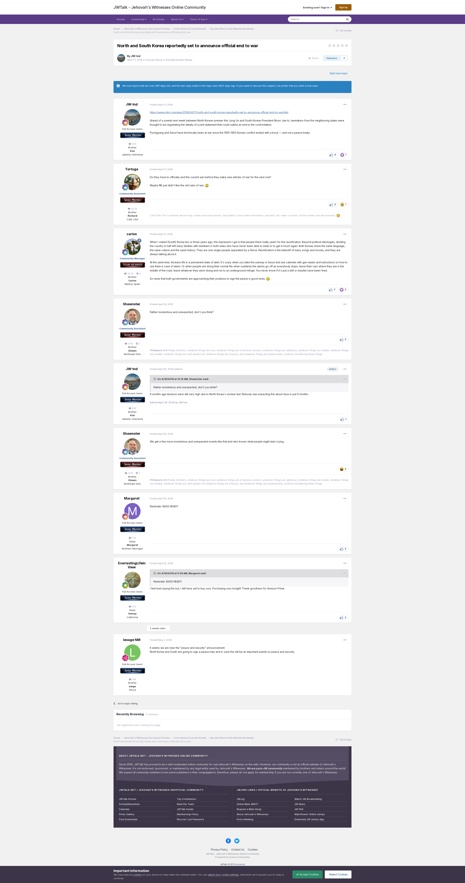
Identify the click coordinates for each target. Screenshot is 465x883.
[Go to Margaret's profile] (132, 511)
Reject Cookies (338, 874)
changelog (239, 864)
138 (133, 679)
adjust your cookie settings (223, 874)
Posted (161, 104)
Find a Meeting (245, 819)
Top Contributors (186, 799)
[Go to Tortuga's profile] (132, 182)
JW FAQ (298, 809)
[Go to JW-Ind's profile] (121, 58)
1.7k (133, 537)
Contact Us (237, 849)
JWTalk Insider (185, 809)
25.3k (130, 273)
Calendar (124, 809)
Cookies (253, 849)
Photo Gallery (126, 814)
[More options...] (345, 104)
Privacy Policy (219, 849)
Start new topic (339, 73)
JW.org (240, 799)
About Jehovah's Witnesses (252, 814)
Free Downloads (128, 819)
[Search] (347, 19)
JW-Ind (135, 56)
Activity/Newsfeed (129, 804)
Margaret (132, 498)
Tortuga (131, 169)
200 (133, 143)
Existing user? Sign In (317, 7)
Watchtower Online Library (309, 814)
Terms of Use (198, 19)
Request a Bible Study (249, 809)
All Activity (158, 19)
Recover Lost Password (190, 819)
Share (314, 58)
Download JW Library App (309, 819)
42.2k (133, 208)
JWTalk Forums (127, 799)
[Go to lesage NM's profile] (132, 652)
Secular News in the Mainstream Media (169, 59)
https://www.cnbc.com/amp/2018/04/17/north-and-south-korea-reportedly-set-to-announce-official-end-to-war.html (219, 112)
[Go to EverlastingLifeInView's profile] (132, 580)
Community (138, 19)
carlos (132, 234)
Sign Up (343, 7)
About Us (176, 19)
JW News (299, 804)
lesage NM (131, 640)
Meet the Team (185, 804)
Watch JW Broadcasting (308, 799)
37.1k (130, 343)
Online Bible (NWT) (247, 804)
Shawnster (131, 304)
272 (133, 606)
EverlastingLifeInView (131, 565)
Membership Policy (187, 814)
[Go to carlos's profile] (132, 247)
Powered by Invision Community (232, 857)
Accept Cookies (309, 874)
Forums (121, 19)
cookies (137, 874)
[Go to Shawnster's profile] (132, 317)
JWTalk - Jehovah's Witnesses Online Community (160, 7)
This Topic (333, 19)
